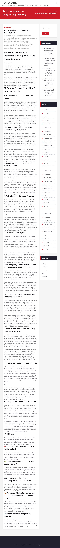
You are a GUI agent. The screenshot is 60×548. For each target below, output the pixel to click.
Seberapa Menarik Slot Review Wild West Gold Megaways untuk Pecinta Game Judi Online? (49, 82)
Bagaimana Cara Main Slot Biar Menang (21, 37)
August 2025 (47, 149)
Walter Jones (8, 35)
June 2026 (46, 113)
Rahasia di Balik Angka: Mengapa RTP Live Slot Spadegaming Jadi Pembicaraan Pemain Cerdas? (49, 62)
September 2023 (48, 231)
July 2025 (46, 152)
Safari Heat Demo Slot (9, 45)
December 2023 (47, 220)
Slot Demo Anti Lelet (19, 47)
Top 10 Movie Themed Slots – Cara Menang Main (46, 13)
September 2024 (48, 188)
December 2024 (47, 177)
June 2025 (46, 156)
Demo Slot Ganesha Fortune (10, 39)
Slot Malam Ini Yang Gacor (31, 47)
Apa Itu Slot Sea (7, 37)
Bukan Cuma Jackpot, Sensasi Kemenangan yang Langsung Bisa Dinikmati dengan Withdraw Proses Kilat (49, 52)
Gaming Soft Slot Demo (9, 42)
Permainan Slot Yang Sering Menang (12, 44)
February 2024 (47, 213)
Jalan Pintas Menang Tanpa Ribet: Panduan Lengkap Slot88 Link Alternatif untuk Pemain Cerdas (49, 92)
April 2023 (46, 249)
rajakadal (44, 270)
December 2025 (47, 134)
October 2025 (47, 142)
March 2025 (47, 167)
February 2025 (47, 170)
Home (55, 11)
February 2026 (47, 127)
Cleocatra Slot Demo (9, 38)
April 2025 (46, 163)
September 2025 (48, 145)
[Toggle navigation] (56, 3)
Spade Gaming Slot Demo (10, 48)
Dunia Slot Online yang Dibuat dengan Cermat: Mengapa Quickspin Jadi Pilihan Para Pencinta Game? (49, 72)
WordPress (26, 545)
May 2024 (46, 202)
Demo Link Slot (17, 38)
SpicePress (35, 545)
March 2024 (47, 210)
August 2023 (47, 235)
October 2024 (47, 185)
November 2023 (48, 224)
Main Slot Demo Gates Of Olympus (24, 42)
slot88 (43, 263)
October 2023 (47, 228)
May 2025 (46, 160)
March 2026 (47, 124)
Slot (14, 35)
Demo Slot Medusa (22, 39)
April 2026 (46, 120)
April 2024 (46, 206)
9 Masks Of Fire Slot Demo (24, 35)
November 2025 (48, 138)
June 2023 (46, 242)
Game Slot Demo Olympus (23, 41)
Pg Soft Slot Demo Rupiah (28, 44)
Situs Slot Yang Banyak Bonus (22, 45)
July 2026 (46, 109)
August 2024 (47, 192)
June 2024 (46, 199)
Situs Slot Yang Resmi (9, 47)
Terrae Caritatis (9, 2)
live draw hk (45, 266)
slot (43, 273)
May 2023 (46, 245)
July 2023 (46, 238)
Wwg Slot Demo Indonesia (23, 48)
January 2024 (47, 217)
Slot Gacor (44, 276)
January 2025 (47, 174)
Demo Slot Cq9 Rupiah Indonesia (29, 38)
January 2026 (47, 131)
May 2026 (46, 117)
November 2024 (48, 181)
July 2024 (46, 195)
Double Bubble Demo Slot (10, 41)
